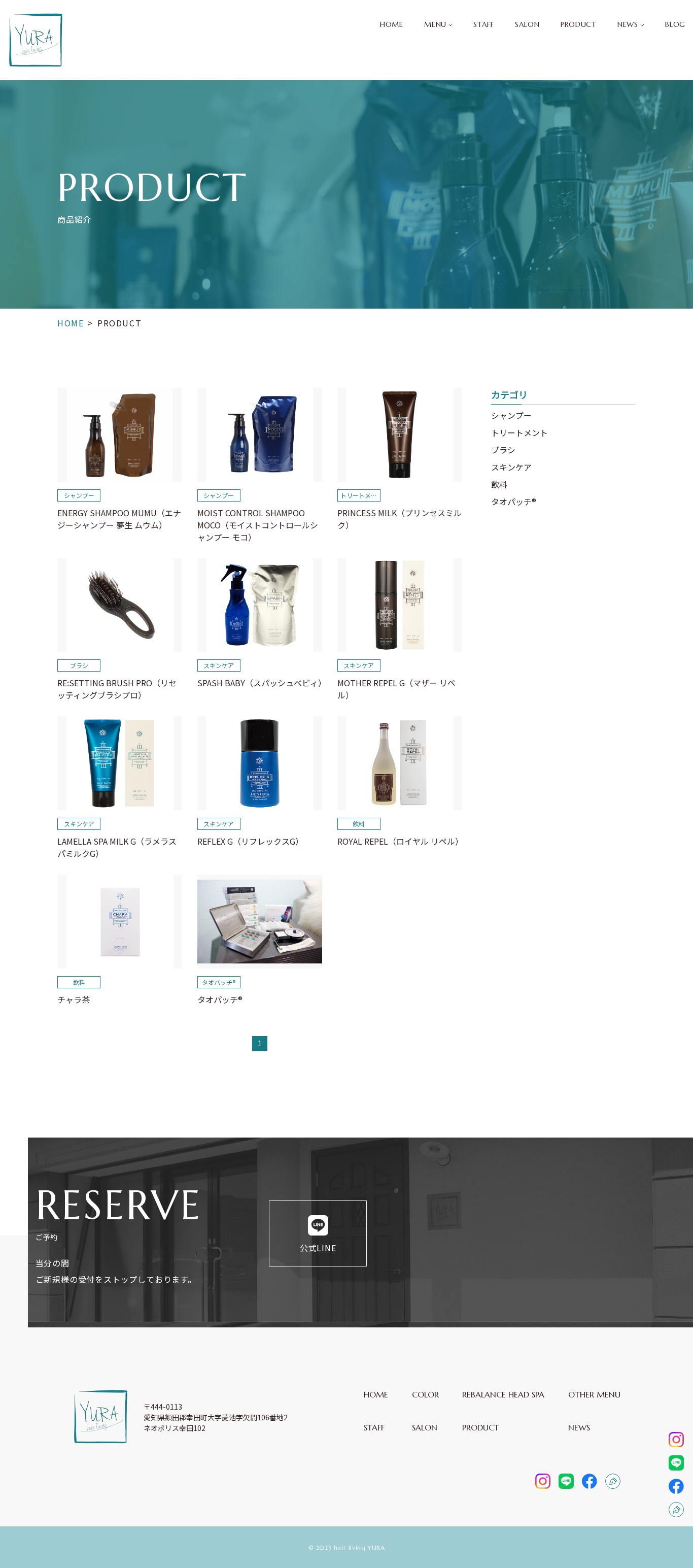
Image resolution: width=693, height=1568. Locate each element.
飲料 (499, 484)
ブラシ (503, 450)
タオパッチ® (513, 501)
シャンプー (511, 415)
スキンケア (511, 467)
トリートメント (519, 432)
